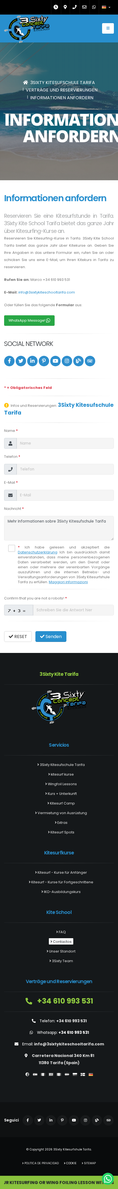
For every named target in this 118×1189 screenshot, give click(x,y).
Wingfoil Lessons (62, 784)
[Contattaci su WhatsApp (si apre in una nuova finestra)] (108, 1179)
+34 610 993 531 (64, 1001)
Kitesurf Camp (62, 803)
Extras (62, 822)
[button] (106, 7)
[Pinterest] (44, 361)
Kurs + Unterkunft (62, 793)
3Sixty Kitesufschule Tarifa (62, 764)
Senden (53, 636)
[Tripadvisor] (90, 361)
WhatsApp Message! (27, 320)
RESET (20, 636)
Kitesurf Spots (62, 832)
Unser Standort (61, 951)
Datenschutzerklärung (37, 552)
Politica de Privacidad (41, 1163)
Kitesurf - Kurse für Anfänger (62, 872)
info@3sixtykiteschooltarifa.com (46, 292)
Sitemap (89, 1163)
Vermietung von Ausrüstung (62, 813)
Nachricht (14, 508)
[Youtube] (55, 361)
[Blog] (78, 361)
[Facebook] (9, 361)
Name (11, 430)
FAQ (62, 932)
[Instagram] (67, 361)
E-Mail (11, 482)
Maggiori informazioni (68, 582)
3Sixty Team (62, 961)
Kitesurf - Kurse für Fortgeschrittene (61, 882)
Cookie (71, 1163)
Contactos (62, 941)
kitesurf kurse (62, 774)
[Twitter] (21, 361)
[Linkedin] (32, 361)
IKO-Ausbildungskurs (62, 891)
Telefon (12, 456)
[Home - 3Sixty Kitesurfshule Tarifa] (26, 30)
